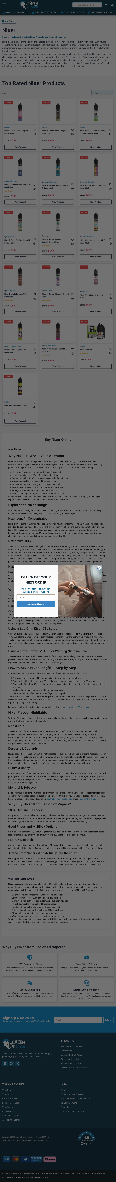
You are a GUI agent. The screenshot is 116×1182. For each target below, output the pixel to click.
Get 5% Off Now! (36, 604)
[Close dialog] (99, 568)
